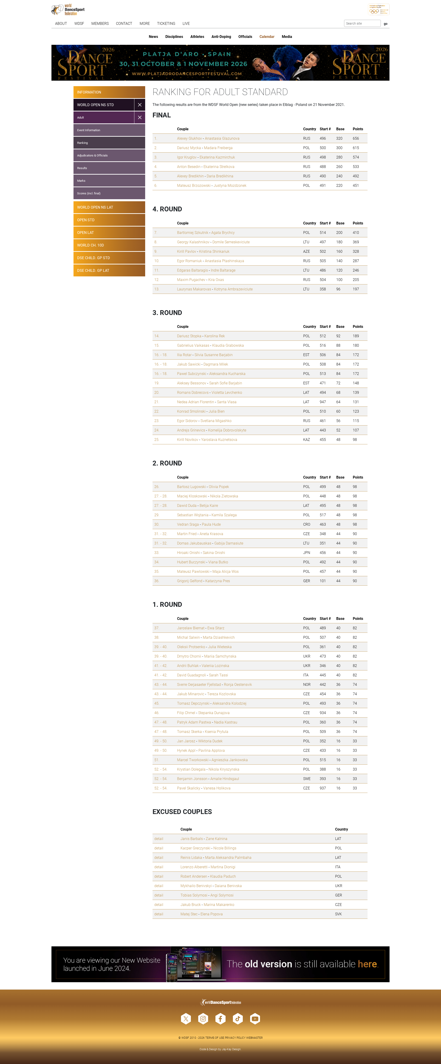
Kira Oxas (216, 279)
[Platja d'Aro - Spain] (220, 63)
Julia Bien (217, 411)
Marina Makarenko (219, 904)
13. (156, 289)
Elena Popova (212, 913)
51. (156, 759)
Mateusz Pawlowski (193, 571)
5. (155, 175)
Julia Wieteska (220, 646)
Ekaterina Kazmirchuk (217, 157)
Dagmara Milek (216, 364)
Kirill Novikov (187, 439)
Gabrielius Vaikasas (193, 345)
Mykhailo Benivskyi (196, 885)
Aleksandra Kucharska (227, 373)
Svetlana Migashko (216, 420)
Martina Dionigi (223, 866)
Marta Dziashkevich (219, 637)
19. (156, 382)
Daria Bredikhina (220, 175)
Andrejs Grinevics (191, 430)
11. (156, 270)
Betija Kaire (209, 505)
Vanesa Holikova (217, 788)
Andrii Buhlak (188, 665)
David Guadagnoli (191, 674)
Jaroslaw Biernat (190, 627)
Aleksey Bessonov (191, 382)
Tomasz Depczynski (193, 703)
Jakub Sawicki (189, 364)
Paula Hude (211, 524)
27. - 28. (160, 496)
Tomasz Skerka (189, 731)
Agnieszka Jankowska (230, 759)
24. (156, 430)
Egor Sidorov (187, 420)
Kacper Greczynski (195, 848)
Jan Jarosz (186, 740)
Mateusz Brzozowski (194, 185)
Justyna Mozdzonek (230, 185)
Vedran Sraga (188, 524)
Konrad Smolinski (191, 411)
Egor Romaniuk (189, 260)
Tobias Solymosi (194, 895)
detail (158, 838)
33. (156, 552)
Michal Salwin (188, 637)
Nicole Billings (224, 848)
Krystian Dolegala (191, 769)
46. (156, 712)
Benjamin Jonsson (192, 778)
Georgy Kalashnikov (193, 241)
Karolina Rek (214, 335)
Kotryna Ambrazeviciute (233, 289)
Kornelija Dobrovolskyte (227, 430)
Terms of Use (214, 1037)
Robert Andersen (194, 876)
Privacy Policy (235, 1037)
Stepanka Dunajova (214, 712)
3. (155, 157)
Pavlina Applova (211, 750)
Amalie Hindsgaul (224, 778)
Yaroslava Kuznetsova (219, 439)
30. (156, 524)
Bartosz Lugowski (191, 486)
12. (156, 279)
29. (156, 514)
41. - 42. (160, 665)
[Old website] (220, 964)
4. (155, 166)
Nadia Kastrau (225, 722)
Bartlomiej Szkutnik (192, 232)
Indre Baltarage (223, 270)
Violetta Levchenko (227, 392)
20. (156, 392)
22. (156, 411)
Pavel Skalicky (188, 788)
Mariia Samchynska (220, 656)
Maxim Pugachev (191, 279)
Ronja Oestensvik (238, 684)
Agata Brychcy (223, 232)
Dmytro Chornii (189, 656)
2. (155, 147)
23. (156, 420)
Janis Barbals (192, 838)
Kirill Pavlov (186, 251)
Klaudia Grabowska (228, 345)
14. (156, 335)
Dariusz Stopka (189, 335)
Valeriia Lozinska (215, 665)
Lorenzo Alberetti (194, 866)
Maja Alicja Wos (225, 571)
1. (155, 138)
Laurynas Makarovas (194, 289)
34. (156, 561)
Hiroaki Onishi (188, 552)
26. (156, 486)
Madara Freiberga (218, 147)
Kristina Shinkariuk (214, 251)
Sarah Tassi (218, 674)
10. (156, 260)
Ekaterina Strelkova (219, 166)
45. (156, 703)
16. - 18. (160, 354)
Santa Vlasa (227, 401)
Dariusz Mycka (189, 147)
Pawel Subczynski (191, 373)
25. (156, 439)
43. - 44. (160, 684)
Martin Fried (187, 533)
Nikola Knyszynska (224, 769)
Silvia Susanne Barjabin (214, 354)
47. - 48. (160, 722)
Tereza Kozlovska (221, 693)
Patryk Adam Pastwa (194, 722)
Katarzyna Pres (217, 580)
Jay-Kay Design (231, 1049)
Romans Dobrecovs (193, 392)
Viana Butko (218, 561)
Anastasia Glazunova (222, 138)
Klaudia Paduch (223, 876)
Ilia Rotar (184, 354)
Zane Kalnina (216, 838)
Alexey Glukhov (189, 138)
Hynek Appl (186, 750)
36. (156, 580)
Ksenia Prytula (216, 731)
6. (155, 185)
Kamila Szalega (224, 514)
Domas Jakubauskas (194, 543)
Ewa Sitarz (215, 627)
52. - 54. (160, 769)
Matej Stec (189, 913)
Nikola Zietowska (224, 496)
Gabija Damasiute (228, 543)
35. (156, 571)
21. (156, 401)
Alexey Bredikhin (190, 175)
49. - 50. (160, 740)
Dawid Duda (187, 505)
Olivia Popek (219, 486)
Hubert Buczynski (191, 561)
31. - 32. (160, 533)
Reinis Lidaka (191, 857)
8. (155, 241)
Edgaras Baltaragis (192, 270)
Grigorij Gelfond (189, 580)
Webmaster (254, 1037)
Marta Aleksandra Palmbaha (228, 857)
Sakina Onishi (214, 552)
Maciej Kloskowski (192, 496)
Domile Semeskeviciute (231, 241)
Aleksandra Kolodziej (229, 703)
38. (156, 637)
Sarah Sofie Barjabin (225, 382)
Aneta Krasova (211, 533)
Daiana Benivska (228, 885)
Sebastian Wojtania (193, 514)
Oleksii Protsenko (191, 646)
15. (156, 345)
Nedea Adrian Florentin (195, 401)
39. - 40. (160, 646)
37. (156, 627)
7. (155, 232)
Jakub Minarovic (190, 693)
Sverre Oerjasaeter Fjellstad (199, 684)
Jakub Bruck (191, 904)
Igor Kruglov (187, 157)
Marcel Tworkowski (193, 759)
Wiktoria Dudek (210, 740)
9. (155, 251)
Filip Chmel (186, 712)
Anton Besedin (189, 166)
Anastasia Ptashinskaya (224, 260)
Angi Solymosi (222, 895)
